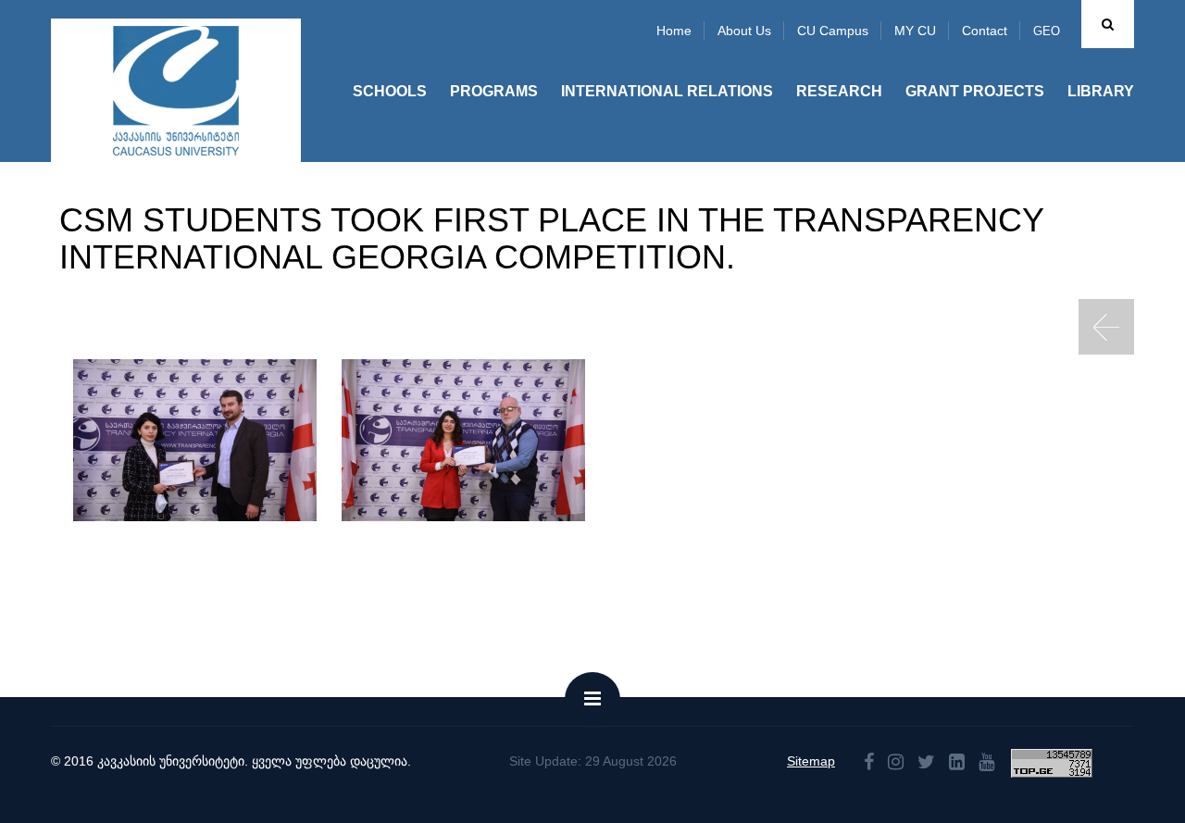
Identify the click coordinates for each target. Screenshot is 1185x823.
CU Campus (832, 30)
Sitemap (811, 761)
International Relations (667, 91)
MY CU (915, 30)
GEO (1046, 31)
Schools (390, 91)
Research (839, 91)
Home (674, 30)
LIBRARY (1100, 91)
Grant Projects (974, 91)
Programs (494, 91)
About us (744, 30)
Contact (984, 30)
